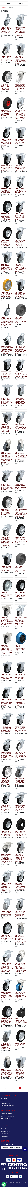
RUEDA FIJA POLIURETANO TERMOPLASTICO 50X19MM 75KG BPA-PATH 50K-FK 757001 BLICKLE (7, 400)
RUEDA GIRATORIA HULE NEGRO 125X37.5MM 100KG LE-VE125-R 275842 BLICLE (6, 995)
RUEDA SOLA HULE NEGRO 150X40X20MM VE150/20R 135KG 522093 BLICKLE (6, 216)
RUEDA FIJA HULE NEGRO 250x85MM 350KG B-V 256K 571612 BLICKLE (6, 374)
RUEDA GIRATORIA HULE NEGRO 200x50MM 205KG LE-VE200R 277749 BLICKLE (6, 142)
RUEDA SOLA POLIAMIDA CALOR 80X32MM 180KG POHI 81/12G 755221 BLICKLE (20, 569)
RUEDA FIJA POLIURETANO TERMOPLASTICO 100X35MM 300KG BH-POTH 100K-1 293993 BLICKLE (6, 428)
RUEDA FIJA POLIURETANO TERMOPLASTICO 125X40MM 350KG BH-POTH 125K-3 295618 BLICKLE (20, 1073)
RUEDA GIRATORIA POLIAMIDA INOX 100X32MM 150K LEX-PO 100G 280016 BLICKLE (20, 86)
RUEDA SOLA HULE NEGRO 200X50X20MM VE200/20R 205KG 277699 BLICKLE (6, 243)
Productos (4, 7)
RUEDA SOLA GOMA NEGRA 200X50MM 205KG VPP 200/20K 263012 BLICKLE (20, 833)
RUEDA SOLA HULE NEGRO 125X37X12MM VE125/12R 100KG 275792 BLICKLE (7, 833)
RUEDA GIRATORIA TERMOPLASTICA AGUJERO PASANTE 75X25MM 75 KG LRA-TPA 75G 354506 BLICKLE (20, 350)
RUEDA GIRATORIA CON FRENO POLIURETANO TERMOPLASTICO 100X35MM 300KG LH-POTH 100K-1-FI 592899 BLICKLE (7, 967)
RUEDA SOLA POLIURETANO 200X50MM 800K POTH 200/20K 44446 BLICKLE (6, 781)
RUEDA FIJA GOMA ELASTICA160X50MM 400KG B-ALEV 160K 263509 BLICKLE (7, 676)
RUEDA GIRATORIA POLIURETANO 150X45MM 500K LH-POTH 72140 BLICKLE (7, 58)
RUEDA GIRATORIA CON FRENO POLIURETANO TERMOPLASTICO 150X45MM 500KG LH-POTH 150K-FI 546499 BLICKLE (7, 541)
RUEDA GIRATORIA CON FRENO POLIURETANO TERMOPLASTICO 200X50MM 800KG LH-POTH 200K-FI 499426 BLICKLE (20, 114)
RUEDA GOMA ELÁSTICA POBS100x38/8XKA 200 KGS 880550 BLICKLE (20, 648)
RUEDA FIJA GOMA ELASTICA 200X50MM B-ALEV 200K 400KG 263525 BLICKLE (21, 676)
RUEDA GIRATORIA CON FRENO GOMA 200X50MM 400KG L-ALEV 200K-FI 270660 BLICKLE (7, 755)
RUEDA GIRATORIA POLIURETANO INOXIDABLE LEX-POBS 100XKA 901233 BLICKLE (20, 995)
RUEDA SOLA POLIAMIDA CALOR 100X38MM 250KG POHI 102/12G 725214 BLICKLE (20, 320)
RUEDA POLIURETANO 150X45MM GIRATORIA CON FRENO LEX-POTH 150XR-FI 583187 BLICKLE (21, 621)
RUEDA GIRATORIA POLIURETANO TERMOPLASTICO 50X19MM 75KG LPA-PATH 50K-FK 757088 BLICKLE (7, 486)
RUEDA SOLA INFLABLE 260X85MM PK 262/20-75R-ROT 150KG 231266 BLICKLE (7, 113)
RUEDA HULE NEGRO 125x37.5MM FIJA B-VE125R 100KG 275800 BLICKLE (6, 168)
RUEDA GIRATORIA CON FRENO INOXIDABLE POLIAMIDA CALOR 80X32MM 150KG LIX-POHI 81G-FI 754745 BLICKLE (6, 858)
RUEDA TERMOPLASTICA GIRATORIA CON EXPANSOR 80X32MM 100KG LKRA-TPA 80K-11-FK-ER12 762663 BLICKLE (7, 321)
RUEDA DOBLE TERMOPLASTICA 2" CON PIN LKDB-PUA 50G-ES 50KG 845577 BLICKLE (21, 1021)
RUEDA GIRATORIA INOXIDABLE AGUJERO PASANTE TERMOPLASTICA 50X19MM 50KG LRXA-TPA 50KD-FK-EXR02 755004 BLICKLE (21, 967)
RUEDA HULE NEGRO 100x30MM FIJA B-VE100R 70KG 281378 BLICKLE (20, 141)
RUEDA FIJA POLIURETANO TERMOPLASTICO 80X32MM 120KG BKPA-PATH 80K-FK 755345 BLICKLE (20, 400)
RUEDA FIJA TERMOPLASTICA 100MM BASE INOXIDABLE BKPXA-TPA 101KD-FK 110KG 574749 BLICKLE (20, 939)
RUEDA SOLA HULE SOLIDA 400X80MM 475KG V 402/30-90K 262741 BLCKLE (7, 937)
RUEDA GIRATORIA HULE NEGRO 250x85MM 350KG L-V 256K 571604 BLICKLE (21, 374)
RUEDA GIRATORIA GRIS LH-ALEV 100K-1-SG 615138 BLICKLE (7, 913)
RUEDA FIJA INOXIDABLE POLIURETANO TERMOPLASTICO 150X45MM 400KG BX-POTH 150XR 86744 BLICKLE (7, 649)
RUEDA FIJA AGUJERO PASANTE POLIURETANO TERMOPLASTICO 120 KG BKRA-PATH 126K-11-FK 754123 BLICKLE (21, 513)
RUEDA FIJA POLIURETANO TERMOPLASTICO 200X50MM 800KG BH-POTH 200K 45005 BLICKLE (20, 858)
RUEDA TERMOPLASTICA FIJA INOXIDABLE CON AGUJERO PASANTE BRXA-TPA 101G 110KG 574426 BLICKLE (21, 456)
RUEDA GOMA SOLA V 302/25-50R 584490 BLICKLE (20, 1044)
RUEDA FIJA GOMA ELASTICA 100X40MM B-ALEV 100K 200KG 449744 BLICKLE (7, 568)
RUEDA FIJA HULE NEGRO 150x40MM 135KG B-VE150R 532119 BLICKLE (20, 168)
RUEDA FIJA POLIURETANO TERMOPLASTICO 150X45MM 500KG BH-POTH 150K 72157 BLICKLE (20, 60)
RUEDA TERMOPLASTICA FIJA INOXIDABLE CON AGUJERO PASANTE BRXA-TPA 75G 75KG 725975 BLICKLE (7, 1073)
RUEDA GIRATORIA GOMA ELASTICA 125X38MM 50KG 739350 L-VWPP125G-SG (21, 914)
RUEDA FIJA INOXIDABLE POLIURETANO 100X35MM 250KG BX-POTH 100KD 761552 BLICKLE (7, 621)
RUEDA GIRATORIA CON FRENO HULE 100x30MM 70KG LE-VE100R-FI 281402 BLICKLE (20, 807)
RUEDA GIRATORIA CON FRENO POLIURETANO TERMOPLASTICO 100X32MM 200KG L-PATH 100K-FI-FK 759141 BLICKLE (20, 31)
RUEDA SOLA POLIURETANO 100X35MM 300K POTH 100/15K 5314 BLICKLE (6, 512)
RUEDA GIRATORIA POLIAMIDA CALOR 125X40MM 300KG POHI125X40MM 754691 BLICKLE (6, 1045)
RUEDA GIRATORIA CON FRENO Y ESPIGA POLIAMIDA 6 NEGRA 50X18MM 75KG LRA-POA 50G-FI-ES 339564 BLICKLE (7, 350)
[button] (20, 3)
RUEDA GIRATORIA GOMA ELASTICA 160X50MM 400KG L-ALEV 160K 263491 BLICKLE (6, 702)
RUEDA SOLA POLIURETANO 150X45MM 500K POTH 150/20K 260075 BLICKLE (5, 86)
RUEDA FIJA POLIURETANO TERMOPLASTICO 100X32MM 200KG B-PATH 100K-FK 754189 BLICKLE (7, 268)
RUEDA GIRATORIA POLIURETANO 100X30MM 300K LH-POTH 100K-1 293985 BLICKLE (20, 427)
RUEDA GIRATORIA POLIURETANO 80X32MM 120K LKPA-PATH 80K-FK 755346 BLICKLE (21, 485)
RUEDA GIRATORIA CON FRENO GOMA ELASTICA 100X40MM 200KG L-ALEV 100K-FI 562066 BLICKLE (7, 728)
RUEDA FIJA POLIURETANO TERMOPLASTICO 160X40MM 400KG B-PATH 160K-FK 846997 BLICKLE (20, 268)
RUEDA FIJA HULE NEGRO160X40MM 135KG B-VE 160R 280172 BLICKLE (20, 294)
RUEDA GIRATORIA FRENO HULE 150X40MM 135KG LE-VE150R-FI (20, 191)
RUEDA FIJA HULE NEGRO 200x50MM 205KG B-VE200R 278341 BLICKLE (6, 191)
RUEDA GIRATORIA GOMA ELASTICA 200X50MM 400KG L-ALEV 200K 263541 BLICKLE (20, 702)
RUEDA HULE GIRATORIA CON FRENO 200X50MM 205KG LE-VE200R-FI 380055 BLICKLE (20, 886)
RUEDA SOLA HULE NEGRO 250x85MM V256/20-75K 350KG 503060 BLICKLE (20, 595)
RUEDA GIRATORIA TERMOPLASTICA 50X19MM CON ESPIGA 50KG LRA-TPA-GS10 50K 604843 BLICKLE (6, 31)
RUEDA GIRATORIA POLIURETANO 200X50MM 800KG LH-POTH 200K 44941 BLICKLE (21, 755)
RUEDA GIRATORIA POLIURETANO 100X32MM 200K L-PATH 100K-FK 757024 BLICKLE (20, 243)
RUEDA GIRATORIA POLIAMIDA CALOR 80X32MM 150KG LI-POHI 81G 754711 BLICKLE (20, 781)
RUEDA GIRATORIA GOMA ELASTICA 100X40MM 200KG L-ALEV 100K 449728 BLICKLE (20, 216)
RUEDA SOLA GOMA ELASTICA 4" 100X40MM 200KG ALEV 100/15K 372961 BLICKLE (7, 1021)
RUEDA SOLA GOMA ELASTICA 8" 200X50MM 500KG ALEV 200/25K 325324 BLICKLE (21, 539)
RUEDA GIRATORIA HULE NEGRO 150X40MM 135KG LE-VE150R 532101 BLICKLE (7, 807)
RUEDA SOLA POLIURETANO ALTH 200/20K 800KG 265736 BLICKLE (6, 294)
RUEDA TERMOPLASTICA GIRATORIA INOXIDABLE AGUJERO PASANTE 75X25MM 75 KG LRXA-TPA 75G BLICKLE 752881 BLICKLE (7, 457)
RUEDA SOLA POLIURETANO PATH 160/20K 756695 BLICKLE (6, 595)
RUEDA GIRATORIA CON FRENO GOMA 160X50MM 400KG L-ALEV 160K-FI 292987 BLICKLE (20, 728)
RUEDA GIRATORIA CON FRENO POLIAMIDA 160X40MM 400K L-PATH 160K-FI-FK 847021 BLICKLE (6, 887)
